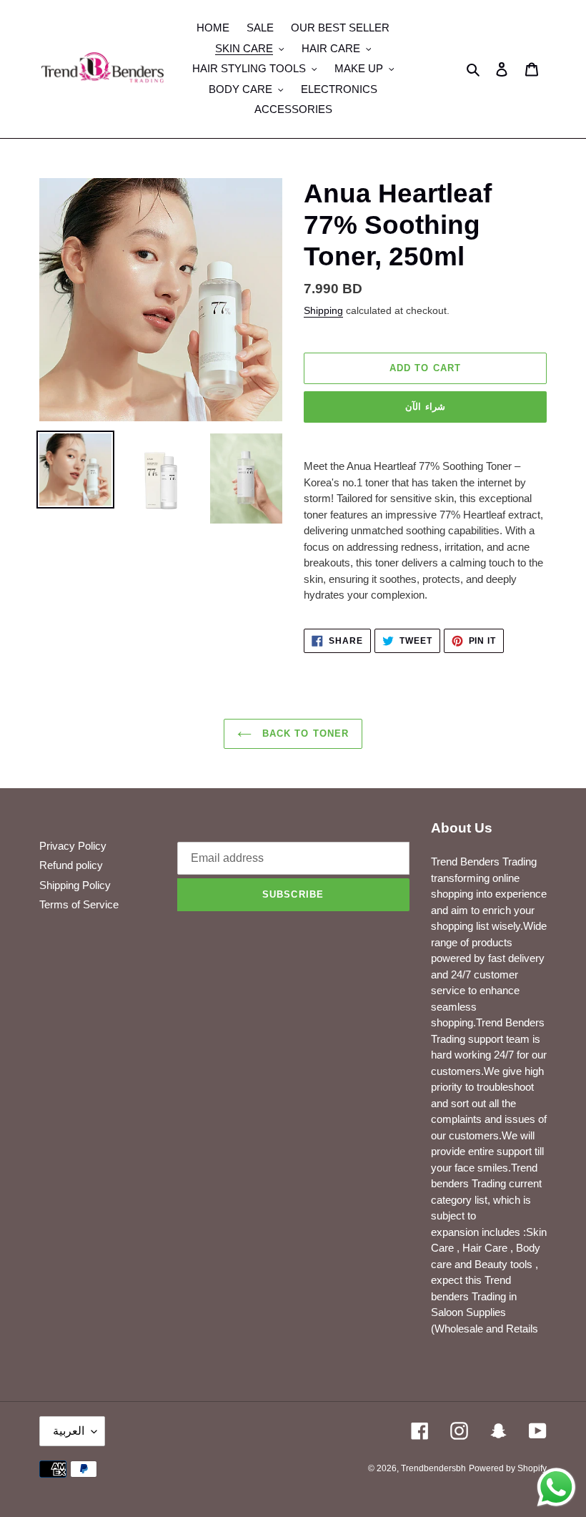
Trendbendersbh (433, 1468)
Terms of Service (79, 904)
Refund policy (71, 865)
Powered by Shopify (508, 1468)
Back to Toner (304, 733)
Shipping (323, 310)
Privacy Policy (72, 846)
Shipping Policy (75, 885)
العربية (68, 1431)
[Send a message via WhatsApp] (556, 1487)
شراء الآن (425, 406)
